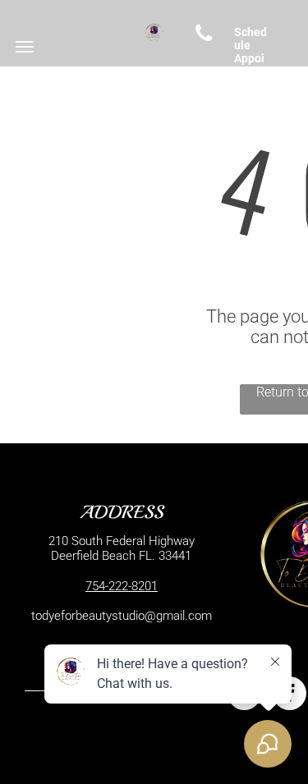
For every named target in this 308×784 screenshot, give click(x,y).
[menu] (24, 46)
